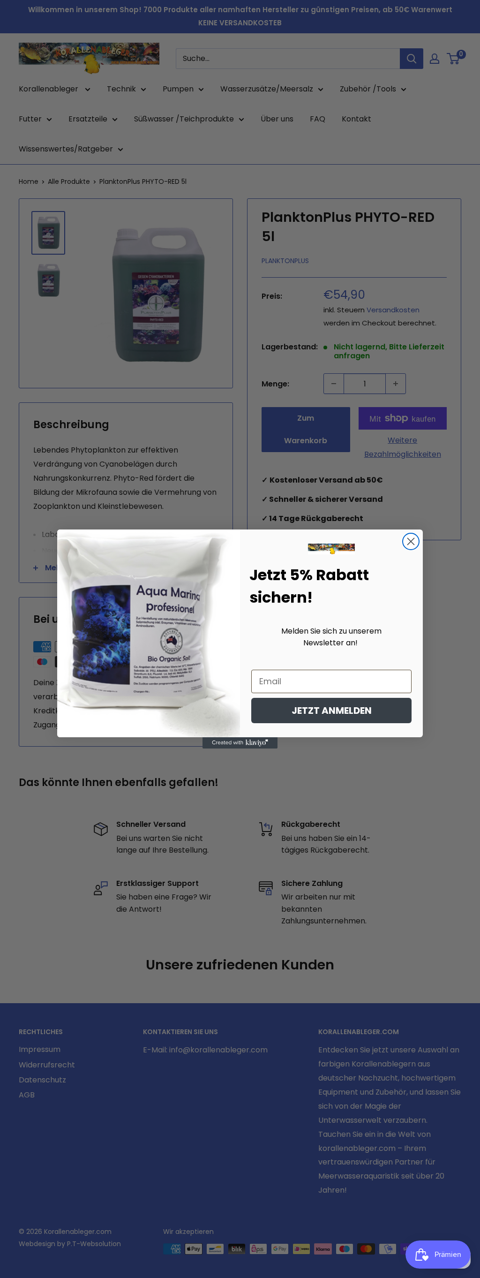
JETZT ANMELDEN (332, 710)
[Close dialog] (411, 541)
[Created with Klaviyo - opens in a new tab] (240, 743)
